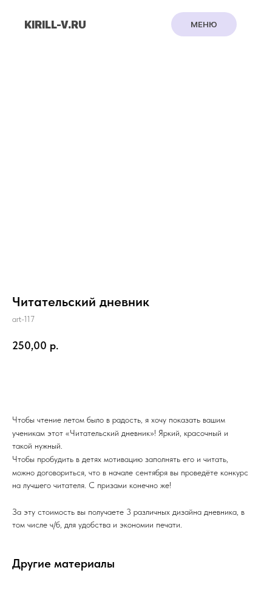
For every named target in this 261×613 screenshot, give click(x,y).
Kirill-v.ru (55, 24)
